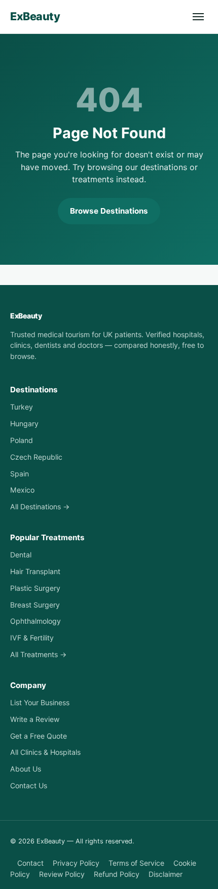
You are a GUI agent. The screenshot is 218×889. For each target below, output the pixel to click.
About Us (25, 768)
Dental (20, 554)
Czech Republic (36, 457)
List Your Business (39, 702)
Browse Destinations (109, 211)
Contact (30, 863)
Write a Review (34, 719)
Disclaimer (166, 874)
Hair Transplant (35, 571)
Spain (19, 473)
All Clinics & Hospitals (45, 752)
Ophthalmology (35, 621)
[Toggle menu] (198, 16)
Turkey (21, 406)
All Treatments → (38, 654)
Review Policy (62, 874)
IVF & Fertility (32, 637)
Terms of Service (136, 863)
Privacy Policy (76, 863)
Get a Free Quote (38, 736)
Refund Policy (116, 874)
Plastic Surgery (35, 588)
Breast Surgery (35, 604)
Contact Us (28, 785)
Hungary (24, 423)
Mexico (22, 490)
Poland (21, 440)
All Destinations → (39, 506)
